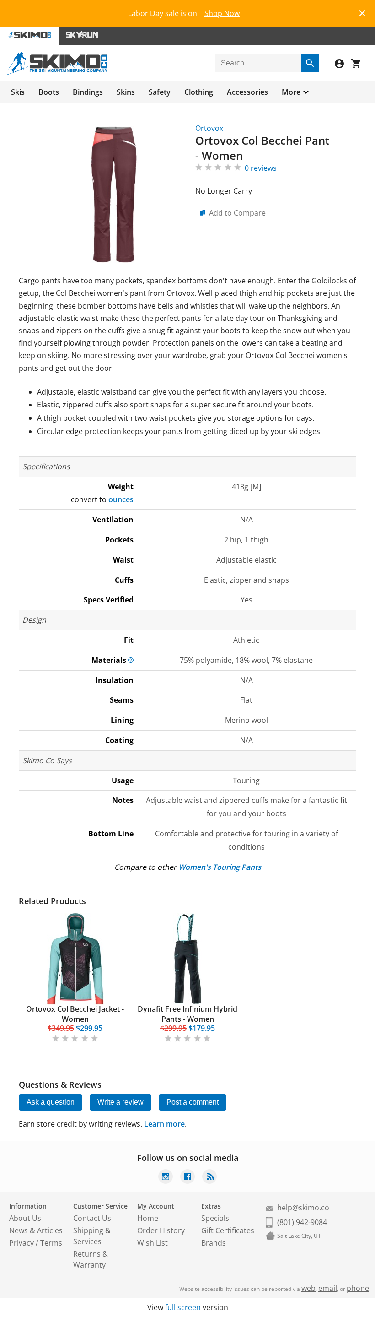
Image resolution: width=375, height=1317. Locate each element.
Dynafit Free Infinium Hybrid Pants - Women (187, 1014)
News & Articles (36, 1230)
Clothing (198, 92)
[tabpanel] (75, 978)
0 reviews (261, 168)
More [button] (291, 92)
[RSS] (209, 1177)
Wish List (152, 1243)
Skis (18, 92)
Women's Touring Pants (219, 867)
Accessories (247, 92)
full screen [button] (183, 1307)
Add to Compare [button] (237, 213)
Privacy (21, 1243)
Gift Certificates (227, 1230)
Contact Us (92, 1218)
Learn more (164, 1124)
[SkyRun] (82, 36)
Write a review (120, 1102)
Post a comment (192, 1102)
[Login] (343, 64)
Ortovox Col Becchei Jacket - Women (75, 1014)
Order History (161, 1230)
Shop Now (222, 13)
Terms (51, 1243)
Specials (215, 1218)
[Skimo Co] (57, 72)
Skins (126, 92)
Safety (160, 92)
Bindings (88, 92)
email (327, 1288)
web (308, 1288)
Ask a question (51, 1102)
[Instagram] (166, 1177)
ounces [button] (121, 499)
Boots (48, 92)
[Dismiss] (362, 12)
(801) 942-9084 (302, 1222)
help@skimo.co (303, 1208)
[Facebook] (187, 1177)
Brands (213, 1243)
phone (358, 1288)
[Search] (310, 63)
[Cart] (359, 64)
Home (147, 1218)
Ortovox (209, 128)
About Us (25, 1218)
